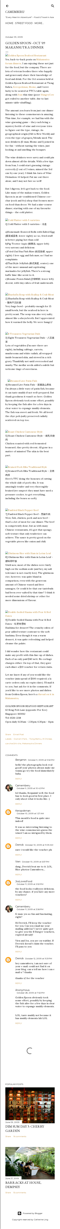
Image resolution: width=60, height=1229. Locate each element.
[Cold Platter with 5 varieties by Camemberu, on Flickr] (22, 220)
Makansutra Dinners (32, 743)
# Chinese (47, 739)
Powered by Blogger (32, 1213)
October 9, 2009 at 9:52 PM (41, 760)
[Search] (53, 5)
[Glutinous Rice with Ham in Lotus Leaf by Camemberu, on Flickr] (28, 553)
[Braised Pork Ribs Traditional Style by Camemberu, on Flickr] (26, 467)
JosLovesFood (23, 881)
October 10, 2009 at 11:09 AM (39, 845)
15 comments (19, 1192)
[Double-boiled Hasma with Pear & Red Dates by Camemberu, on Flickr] (30, 615)
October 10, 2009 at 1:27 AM (30, 813)
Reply (18, 778)
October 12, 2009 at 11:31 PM (38, 958)
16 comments (19, 1136)
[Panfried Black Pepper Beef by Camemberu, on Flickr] (21, 510)
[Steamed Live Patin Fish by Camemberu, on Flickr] (22, 380)
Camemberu (22, 785)
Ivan (20, 94)
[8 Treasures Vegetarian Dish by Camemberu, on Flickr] (22, 333)
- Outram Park (19, 739)
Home (9, 23)
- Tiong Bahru (35, 739)
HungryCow (47, 94)
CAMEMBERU (14, 12)
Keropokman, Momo (24, 86)
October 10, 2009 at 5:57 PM (35, 861)
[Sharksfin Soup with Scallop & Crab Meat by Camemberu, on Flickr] (29, 294)
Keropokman (22, 810)
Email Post (18, 734)
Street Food (24, 23)
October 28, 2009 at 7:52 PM (30, 993)
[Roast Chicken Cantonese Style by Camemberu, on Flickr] (24, 431)
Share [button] (8, 734)
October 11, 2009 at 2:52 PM (30, 884)
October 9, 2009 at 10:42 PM (30, 788)
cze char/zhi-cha (13, 743)
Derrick (19, 844)
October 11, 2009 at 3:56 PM (30, 909)
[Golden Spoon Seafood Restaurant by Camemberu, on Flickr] (25, 55)
